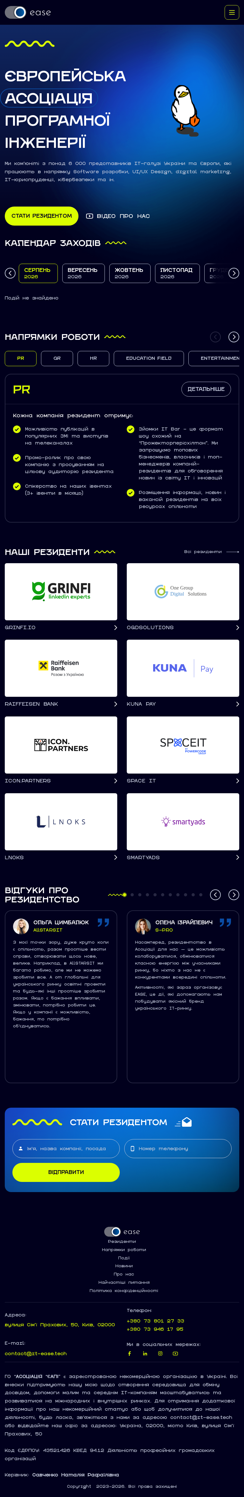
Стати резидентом (41, 216)
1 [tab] (124, 897)
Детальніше (206, 389)
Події (124, 1258)
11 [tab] (201, 897)
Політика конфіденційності (124, 1291)
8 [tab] (177, 897)
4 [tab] (147, 897)
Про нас (124, 1274)
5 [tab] (154, 897)
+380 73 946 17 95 (155, 1329)
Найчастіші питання (124, 1282)
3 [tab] (139, 897)
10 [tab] (194, 897)
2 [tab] (132, 897)
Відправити (66, 1172)
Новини (124, 1266)
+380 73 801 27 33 (155, 1320)
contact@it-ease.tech (36, 1353)
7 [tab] (170, 897)
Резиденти (122, 1241)
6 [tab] (162, 897)
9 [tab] (185, 897)
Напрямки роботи (124, 1250)
